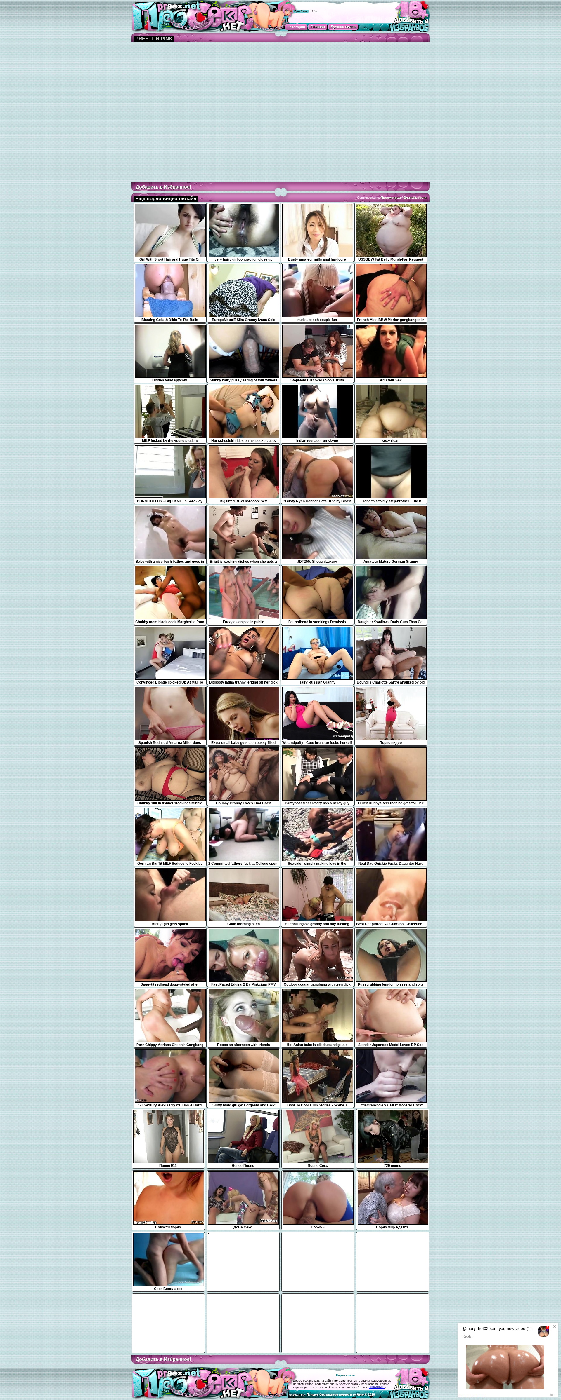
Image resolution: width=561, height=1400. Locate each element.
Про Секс (301, 11)
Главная (318, 27)
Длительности (415, 197)
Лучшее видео (343, 27)
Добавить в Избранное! (163, 186)
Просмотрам (391, 197)
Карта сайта (345, 1375)
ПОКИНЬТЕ (377, 1387)
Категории (296, 27)
